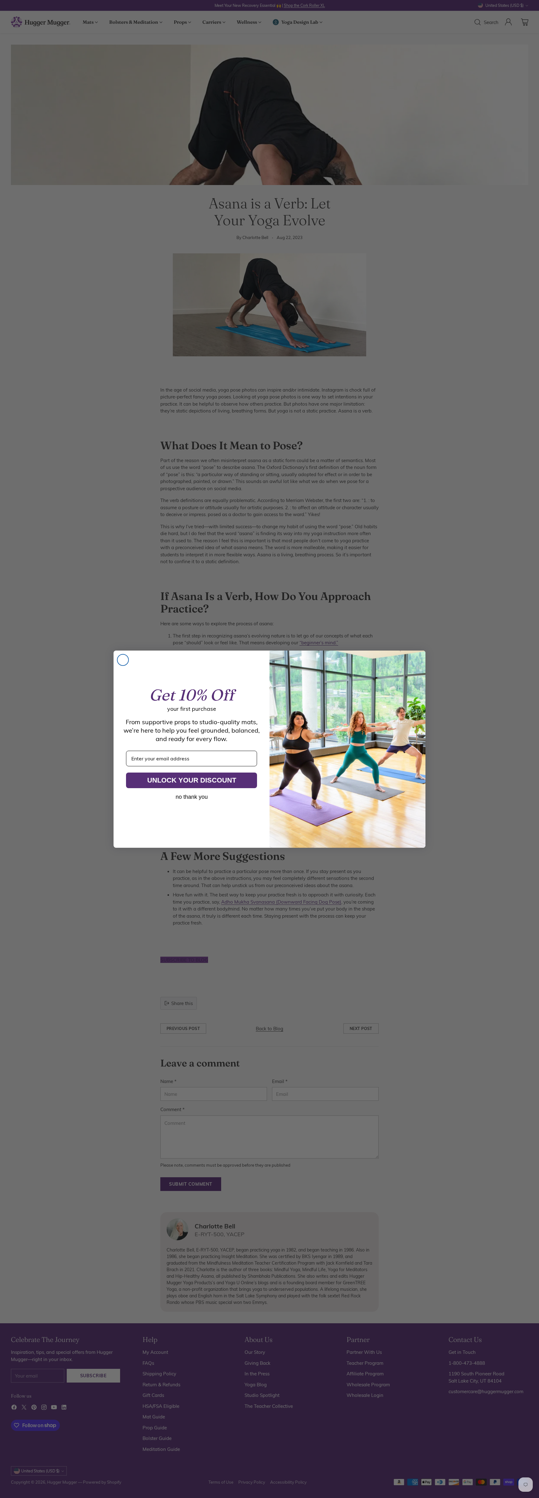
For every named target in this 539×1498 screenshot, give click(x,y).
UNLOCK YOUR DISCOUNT (191, 780)
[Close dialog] (123, 660)
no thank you (192, 797)
